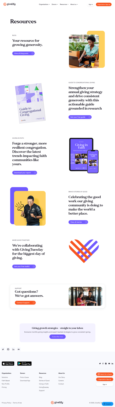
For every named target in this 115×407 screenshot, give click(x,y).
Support (42, 390)
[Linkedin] (13, 349)
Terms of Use (17, 403)
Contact (61, 384)
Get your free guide (77, 117)
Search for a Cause (106, 374)
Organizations (43, 4)
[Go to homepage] (9, 4)
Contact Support (23, 303)
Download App (25, 380)
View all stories (76, 222)
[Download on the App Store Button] (9, 363)
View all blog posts (21, 53)
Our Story (61, 377)
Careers (61, 380)
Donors (54, 4)
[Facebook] (7, 349)
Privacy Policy (6, 403)
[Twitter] (2, 349)
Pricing (4, 387)
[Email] (18, 349)
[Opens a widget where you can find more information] (107, 404)
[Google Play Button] (24, 363)
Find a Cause (24, 377)
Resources (63, 4)
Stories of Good (44, 380)
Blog (40, 377)
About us (73, 4)
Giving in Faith (44, 384)
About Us (61, 373)
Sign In (91, 4)
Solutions (5, 377)
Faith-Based (6, 380)
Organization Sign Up (103, 4)
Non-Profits (5, 384)
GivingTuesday (44, 387)
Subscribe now (57, 337)
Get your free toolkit (21, 266)
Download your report (22, 173)
